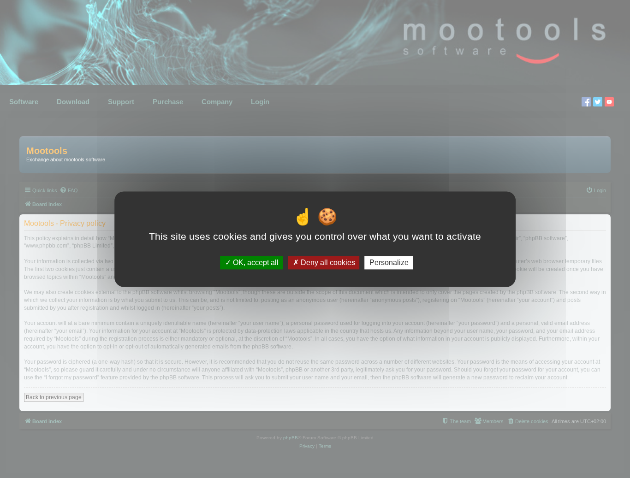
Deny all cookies (327, 262)
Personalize (389, 262)
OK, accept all (255, 262)
